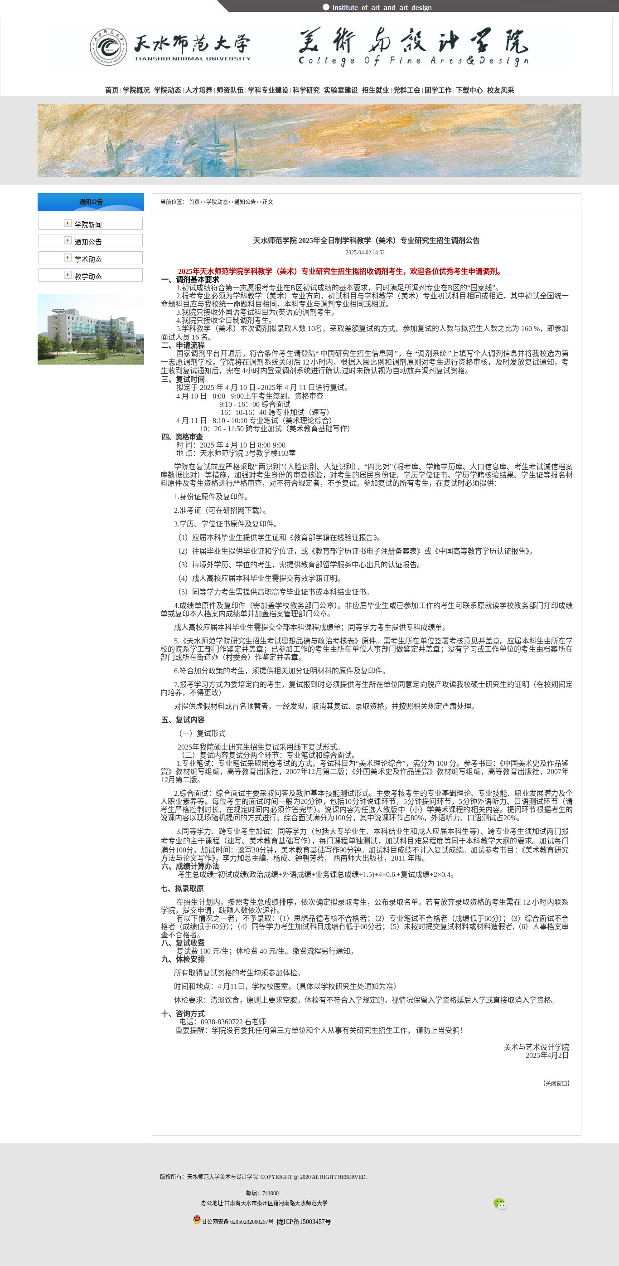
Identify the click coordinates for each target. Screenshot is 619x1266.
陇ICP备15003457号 (304, 1221)
